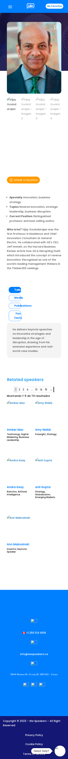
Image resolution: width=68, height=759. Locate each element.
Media (18, 298)
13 (36, 389)
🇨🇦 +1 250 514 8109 (34, 633)
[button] (60, 751)
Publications (23, 306)
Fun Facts (18, 316)
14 (41, 389)
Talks (18, 290)
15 (46, 389)
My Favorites (54, 6)
